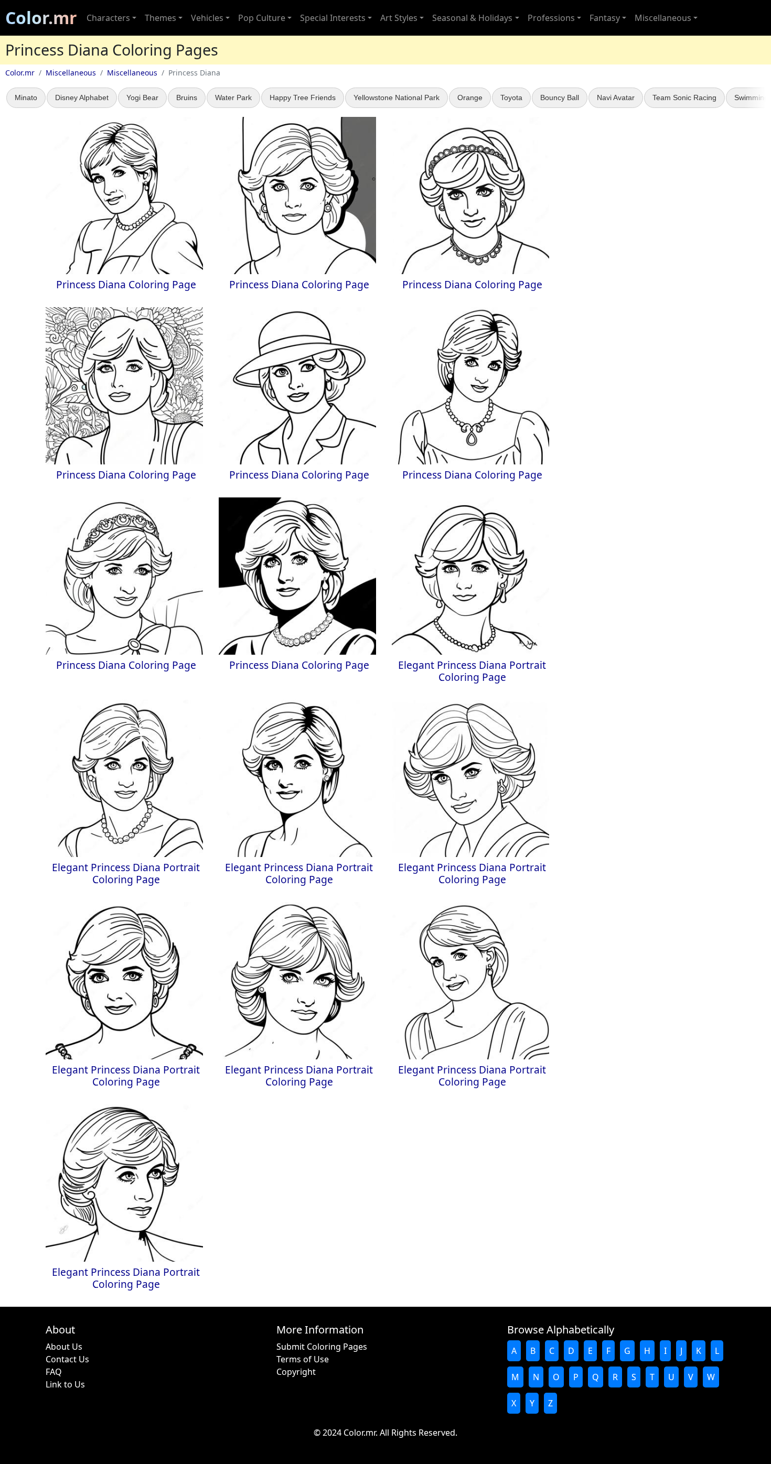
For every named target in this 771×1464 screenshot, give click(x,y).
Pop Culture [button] (261, 18)
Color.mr (41, 17)
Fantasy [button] (605, 18)
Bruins (186, 97)
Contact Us (67, 1359)
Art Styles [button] (398, 18)
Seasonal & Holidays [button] (472, 18)
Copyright (296, 1372)
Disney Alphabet (82, 97)
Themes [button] (160, 18)
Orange (470, 97)
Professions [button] (551, 18)
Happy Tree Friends (303, 97)
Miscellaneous (71, 73)
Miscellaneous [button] (663, 18)
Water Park (233, 97)
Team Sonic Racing (684, 97)
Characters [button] (108, 18)
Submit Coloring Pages (321, 1346)
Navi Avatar (616, 97)
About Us (64, 1346)
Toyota (511, 97)
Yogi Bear (142, 97)
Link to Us (65, 1384)
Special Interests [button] (333, 18)
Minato (26, 97)
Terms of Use (302, 1359)
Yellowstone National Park (397, 97)
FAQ (54, 1372)
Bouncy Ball (559, 97)
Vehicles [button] (207, 18)
